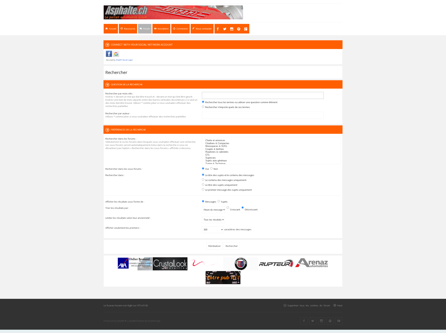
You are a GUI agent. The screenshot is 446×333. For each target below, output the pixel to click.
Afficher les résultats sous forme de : (124, 201)
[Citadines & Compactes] (272, 143)
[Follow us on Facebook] (304, 320)
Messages (210, 201)
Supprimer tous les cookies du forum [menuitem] (308, 305)
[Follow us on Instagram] (321, 320)
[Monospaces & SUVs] (272, 146)
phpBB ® (121, 320)
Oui (207, 168)
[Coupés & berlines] (272, 149)
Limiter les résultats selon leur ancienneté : (128, 217)
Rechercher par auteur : (117, 113)
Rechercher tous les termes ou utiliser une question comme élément (241, 102)
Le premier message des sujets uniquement (228, 189)
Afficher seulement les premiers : (122, 227)
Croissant (234, 209)
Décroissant (250, 209)
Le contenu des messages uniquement (225, 180)
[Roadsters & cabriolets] (272, 152)
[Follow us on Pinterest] (330, 320)
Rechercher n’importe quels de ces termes (227, 107)
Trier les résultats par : (117, 207)
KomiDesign (154, 320)
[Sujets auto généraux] (272, 160)
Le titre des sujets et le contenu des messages (229, 175)
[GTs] (272, 155)
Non (215, 168)
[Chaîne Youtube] (338, 320)
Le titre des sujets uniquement (221, 184)
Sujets (224, 201)
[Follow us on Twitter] (312, 320)
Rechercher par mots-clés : (119, 93)
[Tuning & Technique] (272, 163)
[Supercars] (272, 157)
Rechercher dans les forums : (120, 138)
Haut (339, 305)
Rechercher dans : (115, 175)
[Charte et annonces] (272, 140)
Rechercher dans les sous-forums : (123, 168)
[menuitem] (161, 28)
